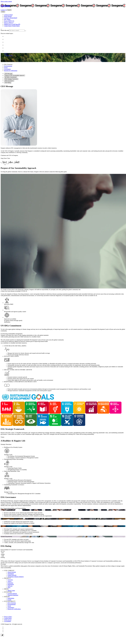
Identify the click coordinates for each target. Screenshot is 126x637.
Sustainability (9, 55)
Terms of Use (7, 619)
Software (10, 586)
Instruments (11, 584)
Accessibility (7, 621)
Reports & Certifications (14, 609)
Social (9, 606)
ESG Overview (12, 603)
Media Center (11, 590)
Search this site (5, 30)
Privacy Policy (8, 616)
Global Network (12, 575)
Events (9, 599)
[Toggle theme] (2, 635)
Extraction (10, 583)
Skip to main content (6, 1)
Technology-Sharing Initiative (16, 576)
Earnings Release (12, 593)
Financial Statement (13, 595)
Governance (11, 607)
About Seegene (12, 572)
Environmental (12, 604)
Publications (11, 598)
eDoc (9, 587)
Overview (10, 579)
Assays (9, 581)
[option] (8, 14)
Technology (11, 573)
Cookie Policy (8, 618)
